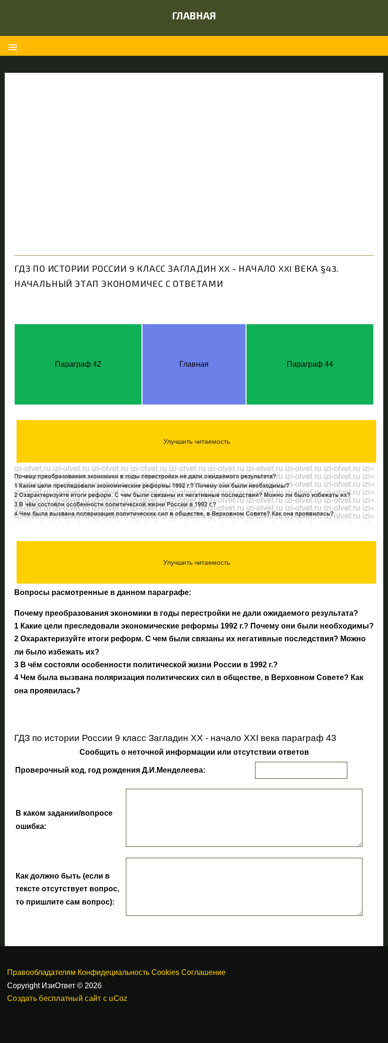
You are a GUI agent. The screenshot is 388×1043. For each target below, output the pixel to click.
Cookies (165, 972)
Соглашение (203, 972)
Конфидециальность (114, 972)
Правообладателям (41, 972)
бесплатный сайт (70, 998)
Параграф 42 (78, 364)
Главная (194, 15)
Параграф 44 (310, 364)
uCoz (118, 998)
